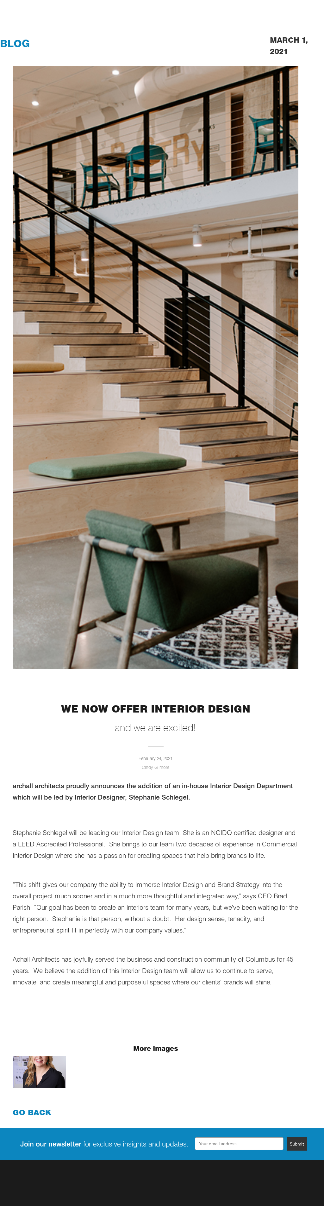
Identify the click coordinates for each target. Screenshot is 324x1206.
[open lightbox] (39, 1072)
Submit (297, 1144)
